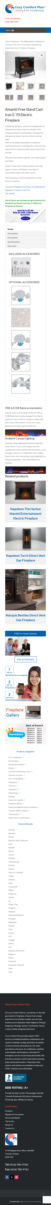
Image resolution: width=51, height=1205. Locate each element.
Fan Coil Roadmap (15, 778)
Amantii (11, 193)
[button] (8, 30)
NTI (10, 936)
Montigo (12, 918)
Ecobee (11, 865)
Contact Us (9, 1128)
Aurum (11, 837)
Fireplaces (15, 41)
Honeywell (12, 886)
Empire (11, 869)
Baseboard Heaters (16, 764)
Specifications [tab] (14, 242)
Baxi (10, 844)
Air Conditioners (15, 757)
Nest (10, 929)
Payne (10, 943)
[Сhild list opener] (23, 757)
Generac (11, 879)
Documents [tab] (13, 237)
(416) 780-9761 (20, 1169)
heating (11, 796)
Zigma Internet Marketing (30, 1201)
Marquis (11, 911)
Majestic (12, 908)
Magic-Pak (13, 904)
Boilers (11, 768)
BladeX (11, 847)
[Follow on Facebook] (7, 1177)
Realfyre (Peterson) (16, 950)
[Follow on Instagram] (16, 1177)
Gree (10, 883)
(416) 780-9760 (11, 22)
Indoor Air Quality (15, 800)
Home (7, 41)
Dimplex (11, 858)
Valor (10, 968)
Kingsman (12, 894)
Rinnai (10, 958)
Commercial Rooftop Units (19, 771)
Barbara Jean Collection (18, 840)
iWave (11, 890)
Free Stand (26, 45)
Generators (13, 789)
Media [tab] (10, 229)
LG (9, 901)
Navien (11, 926)
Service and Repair (12, 1118)
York (10, 972)
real (10, 947)
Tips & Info (9, 1121)
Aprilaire (12, 833)
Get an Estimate (25, 659)
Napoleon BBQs (15, 803)
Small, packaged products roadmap (22, 807)
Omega (11, 940)
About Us (9, 1125)
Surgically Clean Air (16, 965)
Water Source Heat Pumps (19, 818)
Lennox (11, 897)
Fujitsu (11, 876)
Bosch (11, 851)
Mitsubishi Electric (16, 915)
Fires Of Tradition (15, 872)
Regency (11, 954)
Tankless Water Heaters (18, 810)
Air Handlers (13, 761)
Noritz (11, 933)
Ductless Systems (15, 775)
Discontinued (13, 862)
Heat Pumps (13, 793)
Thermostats (13, 814)
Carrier (11, 854)
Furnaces (12, 786)
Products (9, 1111)
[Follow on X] (12, 1177)
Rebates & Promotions (14, 1114)
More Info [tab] (12, 246)
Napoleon (12, 922)
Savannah (12, 961)
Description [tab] (13, 233)
